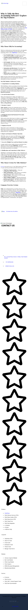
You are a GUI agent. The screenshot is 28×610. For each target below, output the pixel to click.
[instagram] (17, 601)
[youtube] (15, 601)
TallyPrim (17, 192)
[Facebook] (10, 601)
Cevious (2, 166)
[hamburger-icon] (24, 3)
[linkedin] (13, 601)
